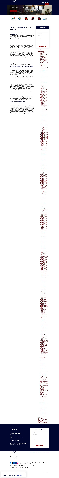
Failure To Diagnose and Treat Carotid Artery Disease (44, 130)
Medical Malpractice (41, 51)
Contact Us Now (13, 11)
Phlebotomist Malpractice (43, 398)
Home (11, 4)
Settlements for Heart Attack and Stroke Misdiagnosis (44, 111)
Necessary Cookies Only (11, 475)
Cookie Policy (21, 467)
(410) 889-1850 (45, 2)
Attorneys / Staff (15, 4)
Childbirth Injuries (42, 400)
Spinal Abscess (42, 69)
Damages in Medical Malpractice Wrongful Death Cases (44, 371)
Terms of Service (40, 452)
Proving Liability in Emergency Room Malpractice (42, 65)
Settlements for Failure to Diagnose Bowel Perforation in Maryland (44, 108)
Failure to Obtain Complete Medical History (43, 293)
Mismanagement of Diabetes (44, 389)
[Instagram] (17, 463)
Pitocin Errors (42, 61)
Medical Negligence (42, 359)
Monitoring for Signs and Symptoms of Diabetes (44, 92)
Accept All (4, 475)
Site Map (44, 452)
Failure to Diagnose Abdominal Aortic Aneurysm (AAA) (44, 321)
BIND (40, 411)
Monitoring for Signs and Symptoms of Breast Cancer (44, 86)
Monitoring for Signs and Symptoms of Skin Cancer (44, 101)
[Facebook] (10, 463)
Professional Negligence (42, 420)
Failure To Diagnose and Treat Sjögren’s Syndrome (44, 139)
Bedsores (41, 399)
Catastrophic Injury (41, 418)
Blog (43, 4)
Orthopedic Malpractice (43, 59)
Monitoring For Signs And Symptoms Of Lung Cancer (44, 83)
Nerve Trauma (42, 395)
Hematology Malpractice (43, 394)
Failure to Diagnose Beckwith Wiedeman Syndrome (44, 148)
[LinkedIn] (14, 463)
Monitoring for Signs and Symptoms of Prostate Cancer (44, 98)
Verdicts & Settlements (27, 4)
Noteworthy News (34, 4)
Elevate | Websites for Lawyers (43, 475)
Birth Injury (40, 417)
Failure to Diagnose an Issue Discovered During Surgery (44, 125)
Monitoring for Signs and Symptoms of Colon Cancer (44, 89)
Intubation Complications (43, 356)
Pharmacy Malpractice (43, 397)
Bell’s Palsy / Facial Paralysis (42, 422)
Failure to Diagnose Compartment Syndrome (44, 172)
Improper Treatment (44, 305)
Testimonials (40, 4)
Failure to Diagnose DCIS (44, 182)
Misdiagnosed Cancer (44, 308)
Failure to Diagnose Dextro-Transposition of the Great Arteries (44, 186)
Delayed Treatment (42, 401)
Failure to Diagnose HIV (44, 209)
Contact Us (47, 4)
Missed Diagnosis (43, 309)
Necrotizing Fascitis (42, 58)
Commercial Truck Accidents (42, 419)
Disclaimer (31, 452)
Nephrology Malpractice (43, 396)
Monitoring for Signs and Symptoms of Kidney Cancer (44, 95)
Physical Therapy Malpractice (44, 60)
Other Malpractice (42, 360)
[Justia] (16, 463)
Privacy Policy (35, 452)
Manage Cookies (25, 467)
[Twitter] (12, 463)
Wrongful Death (40, 421)
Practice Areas (21, 4)
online (32, 112)
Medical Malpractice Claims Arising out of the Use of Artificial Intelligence (44, 408)
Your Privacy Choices (15, 467)
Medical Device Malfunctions (44, 412)
